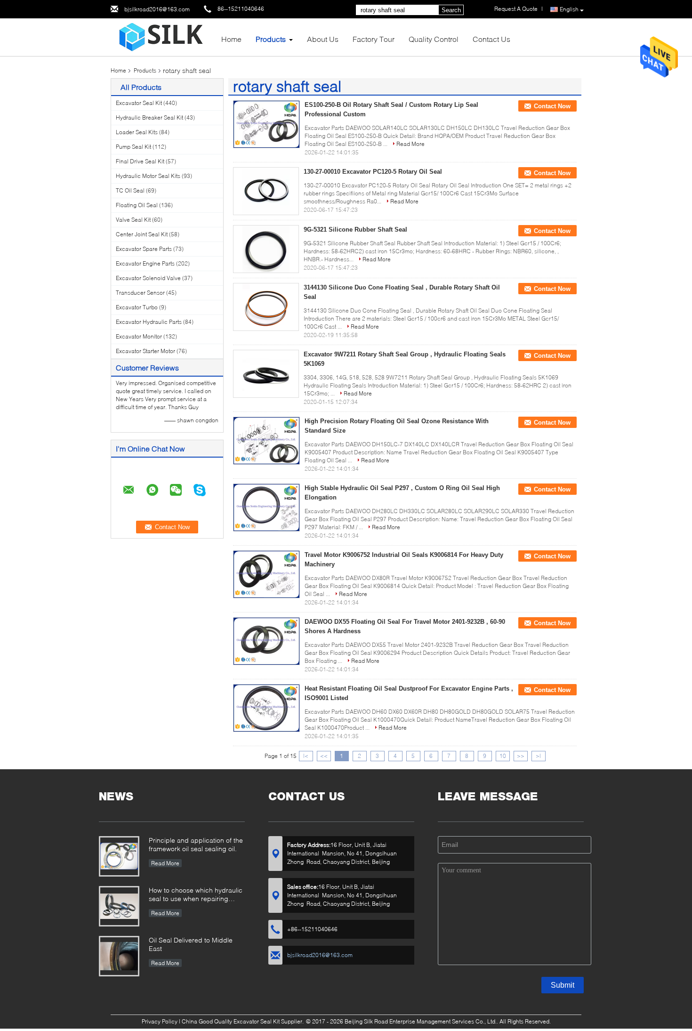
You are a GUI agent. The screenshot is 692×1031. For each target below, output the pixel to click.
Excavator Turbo (137, 307)
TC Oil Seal (130, 190)
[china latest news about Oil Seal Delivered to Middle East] (119, 956)
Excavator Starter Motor (145, 350)
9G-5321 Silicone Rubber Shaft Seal (355, 229)
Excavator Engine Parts (145, 263)
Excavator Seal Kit (139, 102)
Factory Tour (373, 38)
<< (324, 755)
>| (538, 755)
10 (502, 755)
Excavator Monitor (139, 336)
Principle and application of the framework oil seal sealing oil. (196, 844)
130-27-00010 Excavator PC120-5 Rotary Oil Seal (373, 171)
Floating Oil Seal (137, 205)
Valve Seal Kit (133, 219)
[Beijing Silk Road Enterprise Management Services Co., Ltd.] (162, 36)
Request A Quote (516, 8)
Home (231, 38)
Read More (410, 143)
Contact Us (491, 38)
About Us (322, 38)
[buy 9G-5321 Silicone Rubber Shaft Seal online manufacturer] (266, 249)
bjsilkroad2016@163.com (157, 9)
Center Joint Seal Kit (142, 234)
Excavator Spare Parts (144, 248)
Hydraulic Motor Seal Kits (148, 175)
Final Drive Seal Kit (140, 161)
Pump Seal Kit (133, 146)
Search (451, 10)
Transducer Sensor (140, 292)
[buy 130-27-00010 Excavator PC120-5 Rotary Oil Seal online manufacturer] (266, 191)
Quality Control (434, 38)
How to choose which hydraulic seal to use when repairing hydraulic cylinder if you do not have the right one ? (195, 895)
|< (305, 755)
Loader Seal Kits (137, 132)
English (569, 9)
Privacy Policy (159, 1021)
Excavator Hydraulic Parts (149, 321)
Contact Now (552, 106)
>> (520, 755)
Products (271, 38)
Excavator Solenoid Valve (148, 278)
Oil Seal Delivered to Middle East (191, 944)
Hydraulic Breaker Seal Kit (149, 117)
